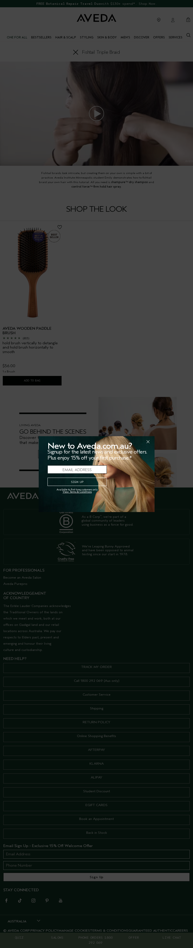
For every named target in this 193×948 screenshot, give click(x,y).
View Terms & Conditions (77, 491)
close (135, 441)
